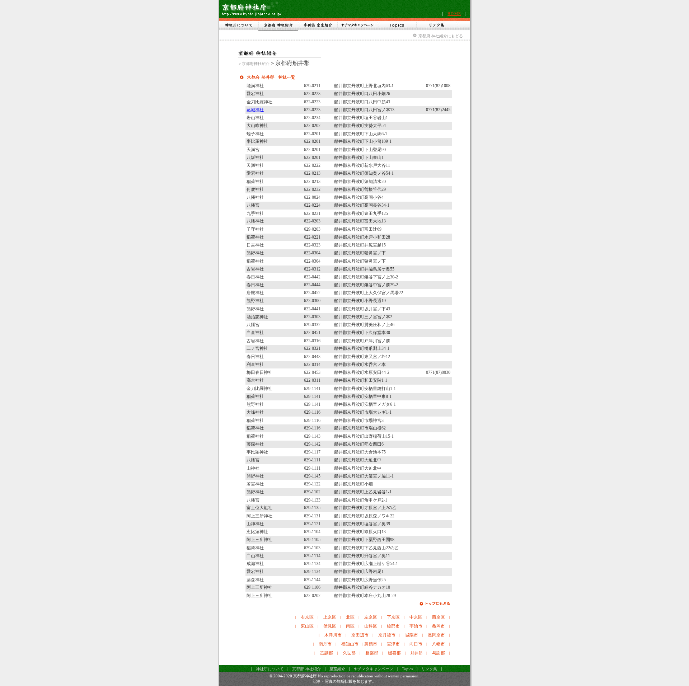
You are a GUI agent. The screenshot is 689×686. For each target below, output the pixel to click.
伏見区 (329, 626)
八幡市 (438, 644)
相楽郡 (371, 653)
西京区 (438, 617)
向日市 (415, 644)
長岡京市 (436, 635)
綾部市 (393, 626)
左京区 (370, 617)
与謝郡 (438, 653)
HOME (454, 13)
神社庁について (269, 669)
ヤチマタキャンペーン (373, 669)
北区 (350, 617)
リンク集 (429, 669)
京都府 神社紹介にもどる (440, 36)
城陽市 (411, 635)
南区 (350, 626)
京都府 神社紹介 (306, 669)
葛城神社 (255, 109)
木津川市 (333, 635)
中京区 (415, 617)
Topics (407, 669)
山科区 (370, 626)
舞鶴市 (370, 644)
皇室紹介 (337, 669)
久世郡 (349, 653)
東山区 (307, 626)
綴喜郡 (394, 653)
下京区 (393, 617)
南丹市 (325, 644)
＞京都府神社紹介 (253, 63)
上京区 (329, 617)
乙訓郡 (326, 653)
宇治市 (415, 626)
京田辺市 (360, 635)
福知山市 (349, 644)
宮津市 (393, 644)
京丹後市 (386, 635)
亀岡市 (438, 626)
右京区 (307, 617)
